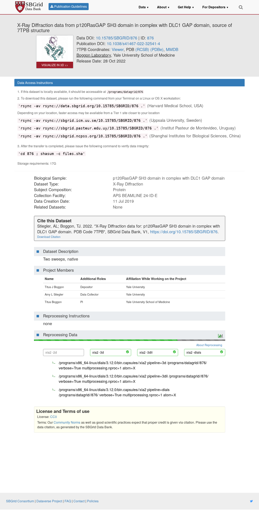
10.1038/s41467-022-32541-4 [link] (133, 43)
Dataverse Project (49, 501)
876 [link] (150, 38)
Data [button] (144, 7)
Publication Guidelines (70, 6)
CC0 (53, 416)
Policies (93, 501)
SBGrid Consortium (20, 501)
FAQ (68, 501)
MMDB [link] (172, 49)
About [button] (163, 7)
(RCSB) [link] (142, 49)
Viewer (118, 49)
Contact (79, 501)
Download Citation (49, 237)
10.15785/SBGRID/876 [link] (116, 38)
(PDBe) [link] (156, 49)
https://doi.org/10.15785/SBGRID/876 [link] (184, 231)
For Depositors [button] (215, 7)
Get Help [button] (186, 7)
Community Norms (67, 422)
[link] (93, 55)
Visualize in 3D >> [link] (54, 65)
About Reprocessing (209, 345)
